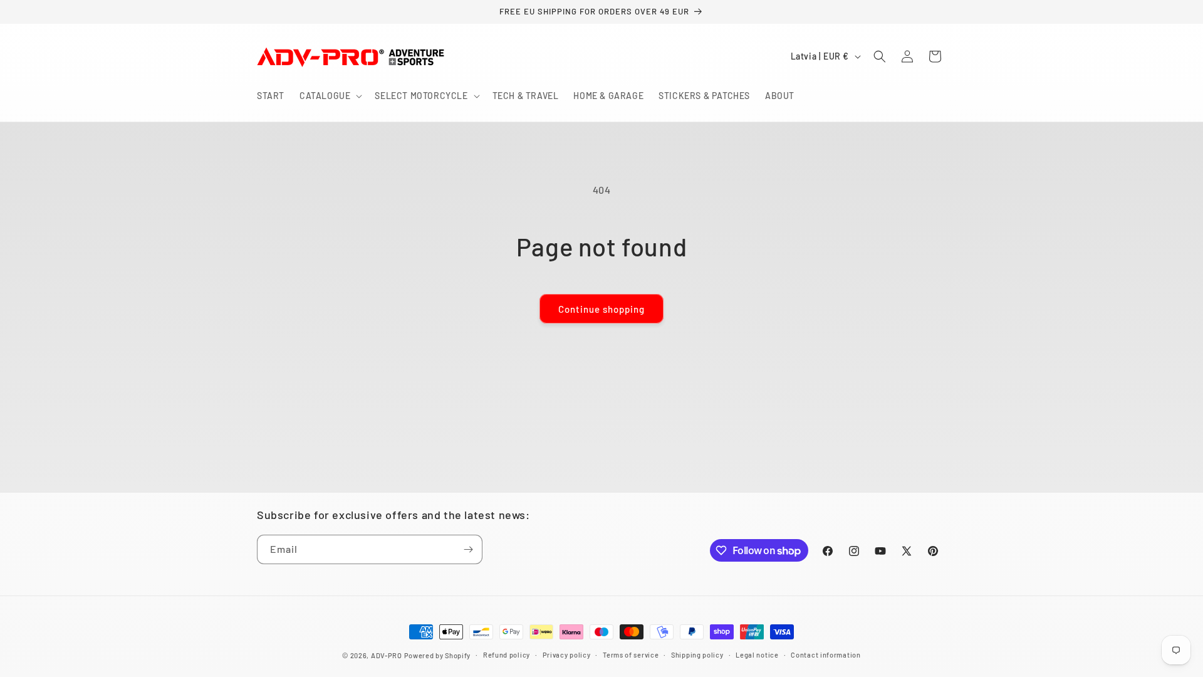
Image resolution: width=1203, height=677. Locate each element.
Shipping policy (697, 655)
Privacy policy (567, 655)
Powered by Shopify (437, 655)
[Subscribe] (468, 549)
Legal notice (757, 655)
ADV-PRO (386, 655)
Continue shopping (601, 309)
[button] (329, 96)
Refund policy (506, 655)
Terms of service (631, 655)
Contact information (825, 655)
